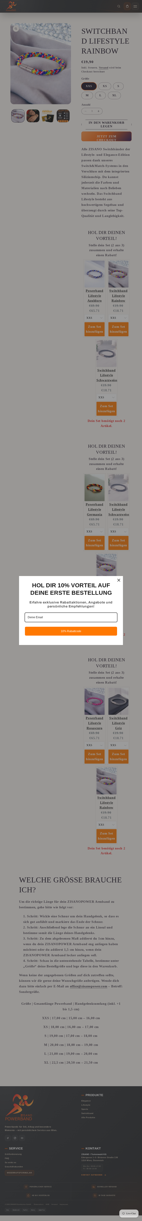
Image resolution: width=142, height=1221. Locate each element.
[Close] (119, 580)
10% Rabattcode (71, 631)
